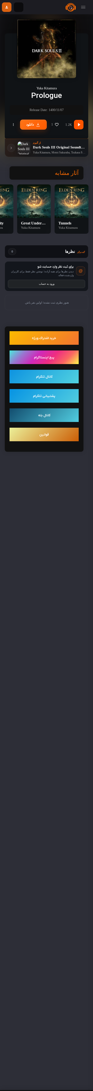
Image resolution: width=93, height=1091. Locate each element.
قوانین (44, 434)
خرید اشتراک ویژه (44, 338)
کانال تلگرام (44, 377)
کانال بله (44, 415)
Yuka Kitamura (46, 88)
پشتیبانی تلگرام (44, 396)
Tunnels (64, 223)
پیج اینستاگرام (44, 357)
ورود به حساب (46, 283)
